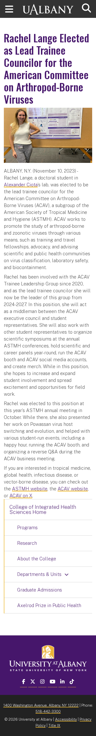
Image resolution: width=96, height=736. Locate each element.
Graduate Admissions (39, 590)
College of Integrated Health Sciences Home (42, 509)
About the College (36, 558)
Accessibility (66, 719)
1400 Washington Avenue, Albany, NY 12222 (41, 705)
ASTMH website (29, 488)
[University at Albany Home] (48, 7)
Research (27, 543)
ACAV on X (20, 495)
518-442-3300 (48, 711)
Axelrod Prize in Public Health (49, 605)
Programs (27, 527)
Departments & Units (39, 574)
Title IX (54, 725)
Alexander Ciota (21, 184)
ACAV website (73, 488)
